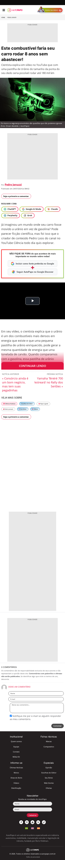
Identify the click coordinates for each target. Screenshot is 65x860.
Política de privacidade (33, 857)
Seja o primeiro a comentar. (16, 196)
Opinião (48, 767)
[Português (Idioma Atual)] (27, 828)
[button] (50, 10)
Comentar (57, 726)
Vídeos (35, 409)
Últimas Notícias (10, 404)
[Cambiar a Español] (38, 828)
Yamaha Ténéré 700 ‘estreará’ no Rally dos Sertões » (48, 382)
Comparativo (49, 746)
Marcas (49, 741)
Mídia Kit (16, 757)
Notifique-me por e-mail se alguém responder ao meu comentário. (35, 717)
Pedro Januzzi (13, 184)
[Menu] (4, 10)
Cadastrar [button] (33, 815)
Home (3, 17)
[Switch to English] (32, 828)
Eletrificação (16, 788)
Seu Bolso (23, 409)
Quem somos (16, 741)
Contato (16, 751)
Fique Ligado (11, 17)
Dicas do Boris (16, 778)
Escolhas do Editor (27, 404)
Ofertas (49, 788)
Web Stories (49, 783)
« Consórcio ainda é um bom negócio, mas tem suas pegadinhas (15, 384)
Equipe (16, 746)
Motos (16, 772)
